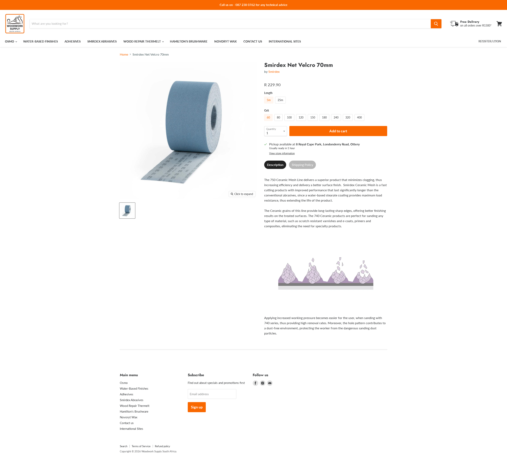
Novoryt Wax (225, 41)
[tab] (275, 165)
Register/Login (489, 41)
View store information (282, 153)
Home (124, 54)
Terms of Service (141, 446)
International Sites (285, 41)
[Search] (436, 23)
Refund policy (162, 446)
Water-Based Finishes (40, 41)
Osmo (10, 41)
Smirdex (274, 71)
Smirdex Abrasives (102, 41)
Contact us (252, 41)
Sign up (197, 407)
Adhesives (73, 41)
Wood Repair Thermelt (142, 41)
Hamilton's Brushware (189, 41)
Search (123, 446)
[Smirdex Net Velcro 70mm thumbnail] (127, 210)
